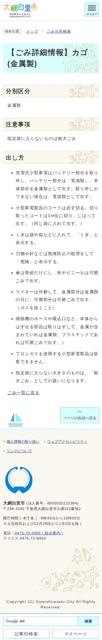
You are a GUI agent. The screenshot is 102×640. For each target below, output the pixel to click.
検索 (88, 621)
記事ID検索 (26, 634)
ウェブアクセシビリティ (67, 441)
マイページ (75, 634)
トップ (32, 31)
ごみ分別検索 (59, 31)
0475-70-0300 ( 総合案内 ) (39, 533)
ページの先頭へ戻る (79, 418)
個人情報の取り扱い (23, 441)
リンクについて (19, 451)
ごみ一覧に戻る (23, 392)
